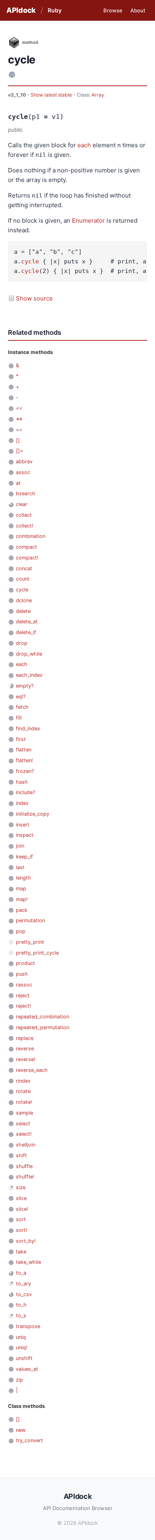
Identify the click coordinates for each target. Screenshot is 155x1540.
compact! (27, 558)
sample (24, 1113)
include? (25, 792)
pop (20, 931)
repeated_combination (42, 1017)
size (20, 1187)
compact (26, 547)
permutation (30, 920)
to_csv (24, 1294)
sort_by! (26, 1241)
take (21, 1252)
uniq (21, 1337)
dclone (24, 600)
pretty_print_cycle (37, 953)
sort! (21, 1230)
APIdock (21, 10)
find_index (28, 728)
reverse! (25, 1059)
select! (24, 1134)
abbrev (24, 462)
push (22, 974)
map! (22, 899)
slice (21, 1198)
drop (21, 643)
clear (21, 504)
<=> (19, 419)
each (84, 145)
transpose (28, 1326)
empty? (24, 686)
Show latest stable (52, 95)
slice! (22, 1209)
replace (24, 1038)
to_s (21, 1316)
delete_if (26, 632)
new (20, 1430)
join (20, 846)
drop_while (29, 654)
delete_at (27, 622)
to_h (21, 1305)
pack (21, 910)
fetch (22, 707)
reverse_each (32, 1070)
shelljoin (25, 1145)
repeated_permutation (42, 1027)
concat (24, 568)
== (19, 430)
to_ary (23, 1284)
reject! (23, 1006)
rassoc (24, 985)
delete (23, 611)
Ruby (55, 10)
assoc (23, 472)
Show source (34, 298)
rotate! (24, 1102)
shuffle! (25, 1177)
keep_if (24, 857)
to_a (21, 1273)
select (23, 1124)
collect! (24, 526)
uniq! (21, 1347)
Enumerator (88, 220)
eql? (20, 697)
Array (97, 95)
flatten (23, 750)
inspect (24, 835)
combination (30, 536)
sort (21, 1219)
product (25, 963)
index (22, 803)
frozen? (25, 771)
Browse (112, 10)
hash (22, 782)
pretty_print (30, 942)
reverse (25, 1049)
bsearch (25, 493)
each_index (29, 675)
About (137, 10)
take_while (28, 1262)
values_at (27, 1369)
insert (22, 825)
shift (21, 1155)
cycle (30, 261)
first (21, 739)
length (23, 878)
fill (18, 718)
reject (22, 995)
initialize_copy (32, 814)
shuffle (24, 1166)
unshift (24, 1358)
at (18, 483)
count (22, 579)
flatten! (24, 760)
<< (19, 408)
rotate (23, 1091)
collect (24, 515)
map (21, 889)
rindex (23, 1081)
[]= (19, 451)
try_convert (29, 1440)
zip (19, 1380)
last (20, 867)
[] (18, 440)
